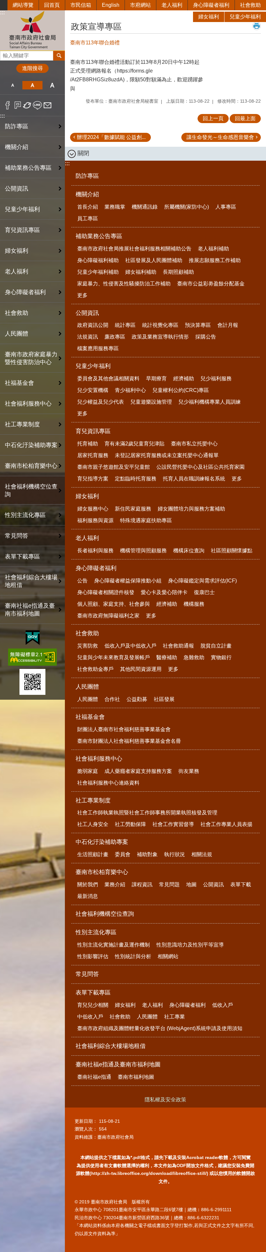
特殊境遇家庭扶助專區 (146, 520)
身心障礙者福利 (211, 5)
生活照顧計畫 (92, 854)
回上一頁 (213, 118)
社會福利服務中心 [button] (28, 403)
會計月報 (227, 325)
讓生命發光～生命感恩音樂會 (220, 137)
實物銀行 (221, 657)
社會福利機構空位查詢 (31, 490)
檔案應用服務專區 (98, 348)
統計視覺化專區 (160, 325)
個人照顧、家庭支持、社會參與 (113, 604)
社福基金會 (90, 717)
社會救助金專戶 (95, 669)
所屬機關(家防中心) (186, 207)
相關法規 (201, 854)
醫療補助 (166, 657)
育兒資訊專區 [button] (22, 230)
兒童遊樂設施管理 (151, 402)
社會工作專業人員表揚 (226, 824)
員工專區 (87, 218)
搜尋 (5, 54)
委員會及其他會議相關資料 (108, 378)
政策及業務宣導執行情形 (160, 336)
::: (2, 116)
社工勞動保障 (130, 824)
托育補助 (87, 443)
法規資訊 (87, 336)
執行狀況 (174, 854)
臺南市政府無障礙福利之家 (108, 615)
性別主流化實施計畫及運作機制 (113, 945)
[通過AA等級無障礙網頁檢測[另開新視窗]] (32, 657)
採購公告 (205, 336)
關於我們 (87, 884)
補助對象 (147, 854)
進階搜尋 (32, 68)
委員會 (122, 854)
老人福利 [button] (16, 271)
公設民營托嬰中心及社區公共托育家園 (200, 467)
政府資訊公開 (92, 325)
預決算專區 (198, 325)
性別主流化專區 (96, 932)
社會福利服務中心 (99, 758)
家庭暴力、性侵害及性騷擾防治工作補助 (124, 283)
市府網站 (140, 5)
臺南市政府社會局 (32, 30)
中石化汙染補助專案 (102, 842)
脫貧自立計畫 (216, 646)
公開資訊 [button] (16, 188)
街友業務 (188, 771)
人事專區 (225, 207)
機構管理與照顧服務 (143, 550)
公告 (82, 580)
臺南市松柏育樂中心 (102, 872)
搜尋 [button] (59, 56)
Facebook (8, 105)
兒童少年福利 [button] (22, 209)
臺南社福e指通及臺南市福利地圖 (118, 1064)
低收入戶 (222, 1005)
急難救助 (194, 657)
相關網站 (168, 956)
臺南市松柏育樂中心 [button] (31, 466)
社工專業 (174, 1016)
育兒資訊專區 (93, 431)
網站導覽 (23, 5)
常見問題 (169, 884)
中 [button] (32, 85)
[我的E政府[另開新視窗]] (33, 637)
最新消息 (87, 896)
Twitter (27, 105)
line (37, 105)
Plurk (18, 105)
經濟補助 (183, 378)
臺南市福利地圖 (136, 1077)
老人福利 (172, 5)
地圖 (191, 884)
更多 (82, 295)
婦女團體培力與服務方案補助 (191, 508)
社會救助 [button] (16, 313)
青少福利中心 (130, 390)
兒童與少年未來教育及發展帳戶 (113, 657)
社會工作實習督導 (173, 824)
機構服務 (194, 604)
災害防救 (87, 646)
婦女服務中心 (92, 508)
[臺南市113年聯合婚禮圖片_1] (32, 682)
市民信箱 (80, 5)
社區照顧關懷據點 (231, 550)
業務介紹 (114, 884)
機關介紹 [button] (16, 147)
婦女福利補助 (140, 272)
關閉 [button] (83, 153)
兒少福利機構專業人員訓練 (209, 402)
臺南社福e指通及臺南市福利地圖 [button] (30, 610)
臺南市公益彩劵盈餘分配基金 (211, 283)
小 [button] (12, 85)
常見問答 (16, 536)
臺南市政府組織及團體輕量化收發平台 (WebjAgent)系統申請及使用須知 (159, 1028)
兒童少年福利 (245, 16)
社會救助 (250, 5)
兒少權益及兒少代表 (100, 402)
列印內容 (256, 26)
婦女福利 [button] (16, 250)
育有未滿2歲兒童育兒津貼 (134, 443)
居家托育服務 (92, 455)
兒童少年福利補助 (98, 272)
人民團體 (87, 686)
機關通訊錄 (145, 207)
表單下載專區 (93, 992)
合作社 (112, 699)
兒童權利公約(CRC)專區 (180, 390)
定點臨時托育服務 (135, 478)
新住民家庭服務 (133, 508)
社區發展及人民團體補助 (153, 260)
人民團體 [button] (16, 333)
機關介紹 (87, 194)
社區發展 (164, 699)
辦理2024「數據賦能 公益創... (111, 137)
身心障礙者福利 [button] (25, 292)
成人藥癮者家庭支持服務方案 (138, 771)
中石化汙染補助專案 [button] (31, 445)
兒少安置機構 (92, 390)
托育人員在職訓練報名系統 (194, 478)
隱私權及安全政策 (165, 1099)
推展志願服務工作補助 (215, 260)
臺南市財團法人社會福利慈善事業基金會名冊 (129, 741)
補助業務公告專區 (99, 236)
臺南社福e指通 (94, 1077)
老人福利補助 (213, 248)
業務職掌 (114, 207)
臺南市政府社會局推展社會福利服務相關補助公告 (134, 248)
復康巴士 (204, 592)
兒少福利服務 (216, 378)
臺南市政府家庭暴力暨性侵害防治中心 (31, 358)
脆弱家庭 (87, 771)
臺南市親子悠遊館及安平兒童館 (113, 467)
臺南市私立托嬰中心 (194, 443)
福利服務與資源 (95, 520)
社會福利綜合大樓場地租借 (31, 581)
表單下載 (240, 884)
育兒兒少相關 (92, 1005)
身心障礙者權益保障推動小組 (128, 580)
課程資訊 (142, 884)
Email (47, 105)
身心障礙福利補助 (98, 260)
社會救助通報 (178, 646)
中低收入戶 (90, 1016)
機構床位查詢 (188, 550)
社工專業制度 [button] (22, 424)
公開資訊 (87, 313)
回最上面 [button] (245, 118)
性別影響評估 (92, 956)
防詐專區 (16, 126)
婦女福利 (208, 16)
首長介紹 (87, 207)
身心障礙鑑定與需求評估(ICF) (202, 580)
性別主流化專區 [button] (25, 515)
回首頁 (52, 5)
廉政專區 (114, 336)
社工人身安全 (92, 824)
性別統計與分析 (133, 956)
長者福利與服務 (95, 550)
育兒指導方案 (92, 478)
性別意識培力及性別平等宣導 (190, 945)
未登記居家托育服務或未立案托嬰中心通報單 (167, 455)
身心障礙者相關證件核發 (105, 592)
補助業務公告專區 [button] (28, 168)
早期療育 (156, 378)
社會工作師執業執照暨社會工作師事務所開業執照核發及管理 (147, 812)
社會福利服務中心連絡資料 (108, 783)
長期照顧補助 (178, 272)
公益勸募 (137, 699)
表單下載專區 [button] (22, 556)
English (110, 5)
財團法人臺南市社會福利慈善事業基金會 (124, 729)
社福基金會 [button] (19, 383)
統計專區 (125, 325)
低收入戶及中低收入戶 (130, 646)
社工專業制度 (93, 800)
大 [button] (52, 85)
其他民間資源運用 (141, 669)
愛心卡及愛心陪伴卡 (164, 592)
